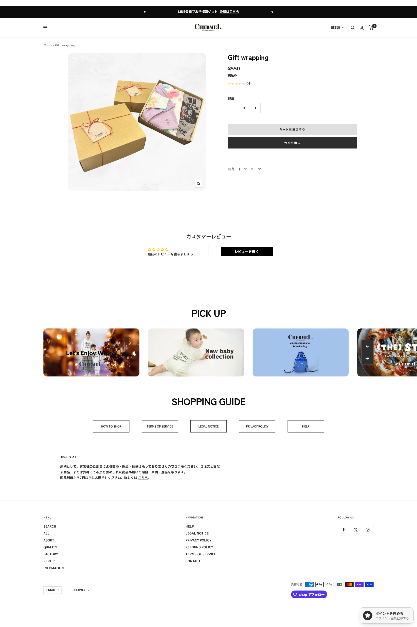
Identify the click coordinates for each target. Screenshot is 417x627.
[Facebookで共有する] (239, 169)
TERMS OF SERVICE (200, 554)
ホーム (47, 45)
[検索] (353, 28)
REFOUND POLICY (199, 547)
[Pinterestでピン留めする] (245, 169)
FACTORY (50, 554)
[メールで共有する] (259, 169)
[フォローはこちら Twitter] (356, 530)
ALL (46, 533)
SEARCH (49, 526)
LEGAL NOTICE (197, 533)
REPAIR (49, 561)
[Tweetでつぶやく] (252, 169)
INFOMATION (53, 568)
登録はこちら (229, 11)
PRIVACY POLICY (198, 540)
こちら (143, 477)
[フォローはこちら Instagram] (368, 530)
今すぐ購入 (292, 143)
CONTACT (193, 561)
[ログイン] (362, 28)
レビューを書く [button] (247, 251)
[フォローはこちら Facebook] (344, 530)
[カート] (371, 27)
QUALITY (50, 547)
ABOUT (48, 540)
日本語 (335, 27)
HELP (189, 526)
